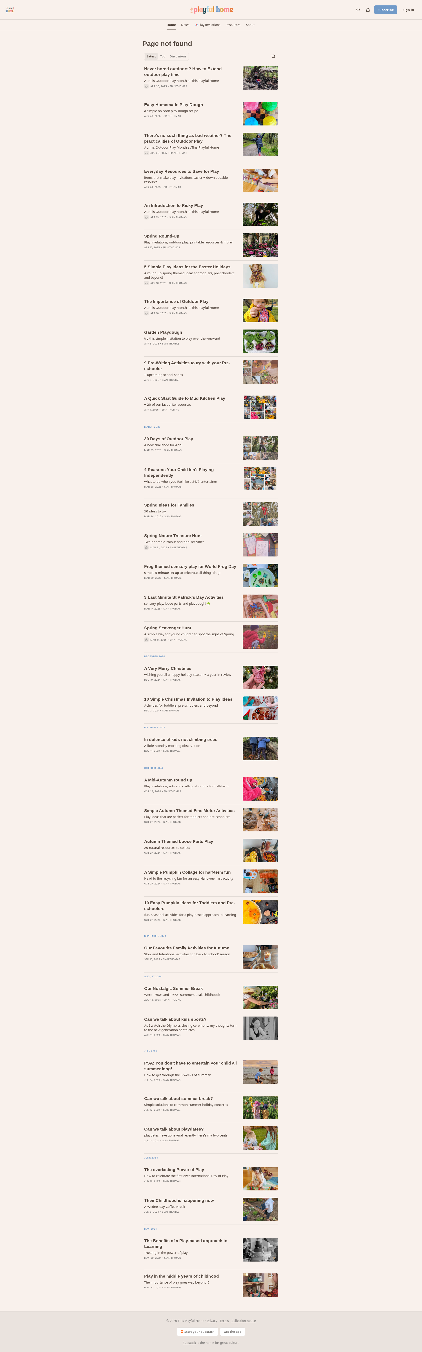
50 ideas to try (155, 511)
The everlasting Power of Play (174, 1169)
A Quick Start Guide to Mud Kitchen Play (184, 398)
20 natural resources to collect (167, 847)
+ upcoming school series (163, 374)
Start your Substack (199, 1332)
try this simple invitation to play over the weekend (182, 338)
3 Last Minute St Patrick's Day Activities (184, 597)
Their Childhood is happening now (179, 1200)
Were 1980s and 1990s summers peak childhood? (182, 994)
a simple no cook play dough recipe (171, 111)
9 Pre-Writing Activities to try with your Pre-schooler (187, 366)
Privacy (212, 1321)
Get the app (233, 1332)
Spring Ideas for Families (169, 505)
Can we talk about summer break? (178, 1098)
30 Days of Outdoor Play (168, 439)
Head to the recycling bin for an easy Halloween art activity (188, 878)
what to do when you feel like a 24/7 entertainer (180, 481)
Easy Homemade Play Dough (173, 104)
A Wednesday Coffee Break (164, 1206)
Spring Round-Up (161, 236)
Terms (224, 1321)
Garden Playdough (163, 332)
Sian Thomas (178, 86)
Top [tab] (162, 56)
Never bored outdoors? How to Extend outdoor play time (183, 71)
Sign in (408, 9)
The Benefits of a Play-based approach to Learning (185, 1243)
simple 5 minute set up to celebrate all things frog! (182, 572)
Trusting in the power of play (166, 1252)
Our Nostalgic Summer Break (173, 988)
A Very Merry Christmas (167, 668)
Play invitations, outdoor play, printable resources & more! (188, 242)
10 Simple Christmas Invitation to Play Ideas (188, 699)
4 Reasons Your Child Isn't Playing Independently (179, 472)
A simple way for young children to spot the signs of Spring (189, 634)
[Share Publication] (368, 9)
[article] (211, 80)
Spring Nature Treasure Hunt (173, 535)
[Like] (147, 253)
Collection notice (243, 1321)
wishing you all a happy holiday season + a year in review (187, 674)
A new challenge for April (163, 445)
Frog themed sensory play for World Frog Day (190, 566)
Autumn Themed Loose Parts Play (178, 841)
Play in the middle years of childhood (181, 1276)
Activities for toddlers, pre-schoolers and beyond (181, 705)
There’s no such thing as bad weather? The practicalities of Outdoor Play (187, 138)
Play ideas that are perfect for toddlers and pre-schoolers (187, 816)
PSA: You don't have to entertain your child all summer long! (190, 1066)
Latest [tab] (151, 56)
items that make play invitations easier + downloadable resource (186, 179)
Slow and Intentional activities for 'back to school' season (187, 954)
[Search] (358, 9)
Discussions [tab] (178, 56)
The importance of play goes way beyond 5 (176, 1282)
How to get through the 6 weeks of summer (177, 1075)
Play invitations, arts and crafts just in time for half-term (186, 786)
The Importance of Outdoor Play (176, 301)
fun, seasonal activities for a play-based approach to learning (190, 914)
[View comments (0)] (178, 92)
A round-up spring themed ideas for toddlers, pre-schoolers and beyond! (189, 275)
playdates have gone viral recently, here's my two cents (185, 1135)
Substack (189, 1343)
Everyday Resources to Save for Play (181, 171)
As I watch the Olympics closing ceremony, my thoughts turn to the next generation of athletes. (190, 1027)
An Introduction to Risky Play (173, 205)
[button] (171, 25)
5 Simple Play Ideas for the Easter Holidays (187, 267)
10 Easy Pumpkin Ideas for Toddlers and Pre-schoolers (189, 906)
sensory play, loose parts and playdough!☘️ (177, 603)
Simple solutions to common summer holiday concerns (186, 1104)
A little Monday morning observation (172, 745)
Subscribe (386, 9)
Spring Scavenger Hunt (167, 628)
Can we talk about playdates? (174, 1129)
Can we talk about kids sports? (175, 1019)
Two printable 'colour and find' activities (174, 542)
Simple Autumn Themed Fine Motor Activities (189, 810)
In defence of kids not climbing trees (180, 739)
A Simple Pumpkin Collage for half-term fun (187, 872)
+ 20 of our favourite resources (167, 404)
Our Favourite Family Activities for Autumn (186, 948)
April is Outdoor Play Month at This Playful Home (181, 80)
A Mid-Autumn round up (168, 780)
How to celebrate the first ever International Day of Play (186, 1175)
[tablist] (166, 56)
